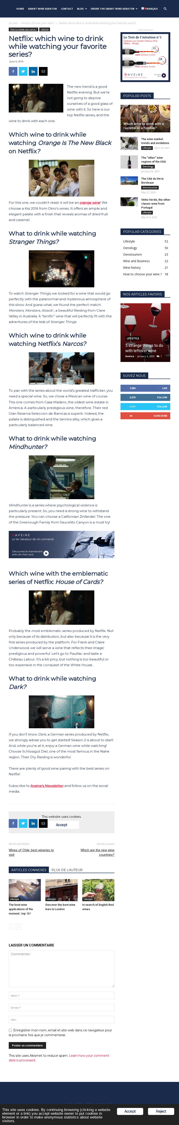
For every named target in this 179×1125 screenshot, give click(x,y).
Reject (161, 1111)
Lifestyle (45, 29)
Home (20, 8)
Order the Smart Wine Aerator (112, 8)
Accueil (13, 23)
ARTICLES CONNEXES (28, 870)
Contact (67, 8)
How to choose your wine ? (38, 23)
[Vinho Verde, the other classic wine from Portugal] (129, 201)
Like (164, 388)
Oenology (148, 166)
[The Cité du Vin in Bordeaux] (129, 180)
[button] (165, 9)
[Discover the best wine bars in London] (61, 890)
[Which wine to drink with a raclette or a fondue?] (145, 118)
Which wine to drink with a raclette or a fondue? (144, 126)
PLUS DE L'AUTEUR (67, 870)
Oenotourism (150, 187)
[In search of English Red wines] (98, 890)
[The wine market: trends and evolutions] (129, 143)
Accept (61, 825)
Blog (80, 8)
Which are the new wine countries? (97, 852)
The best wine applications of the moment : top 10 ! (21, 909)
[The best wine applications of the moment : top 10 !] (25, 890)
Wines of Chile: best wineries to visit (31, 852)
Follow (162, 397)
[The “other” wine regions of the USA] (129, 161)
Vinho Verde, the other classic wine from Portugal (155, 203)
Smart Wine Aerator (42, 8)
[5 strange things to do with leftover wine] (145, 332)
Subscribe (160, 415)
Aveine (129, 356)
